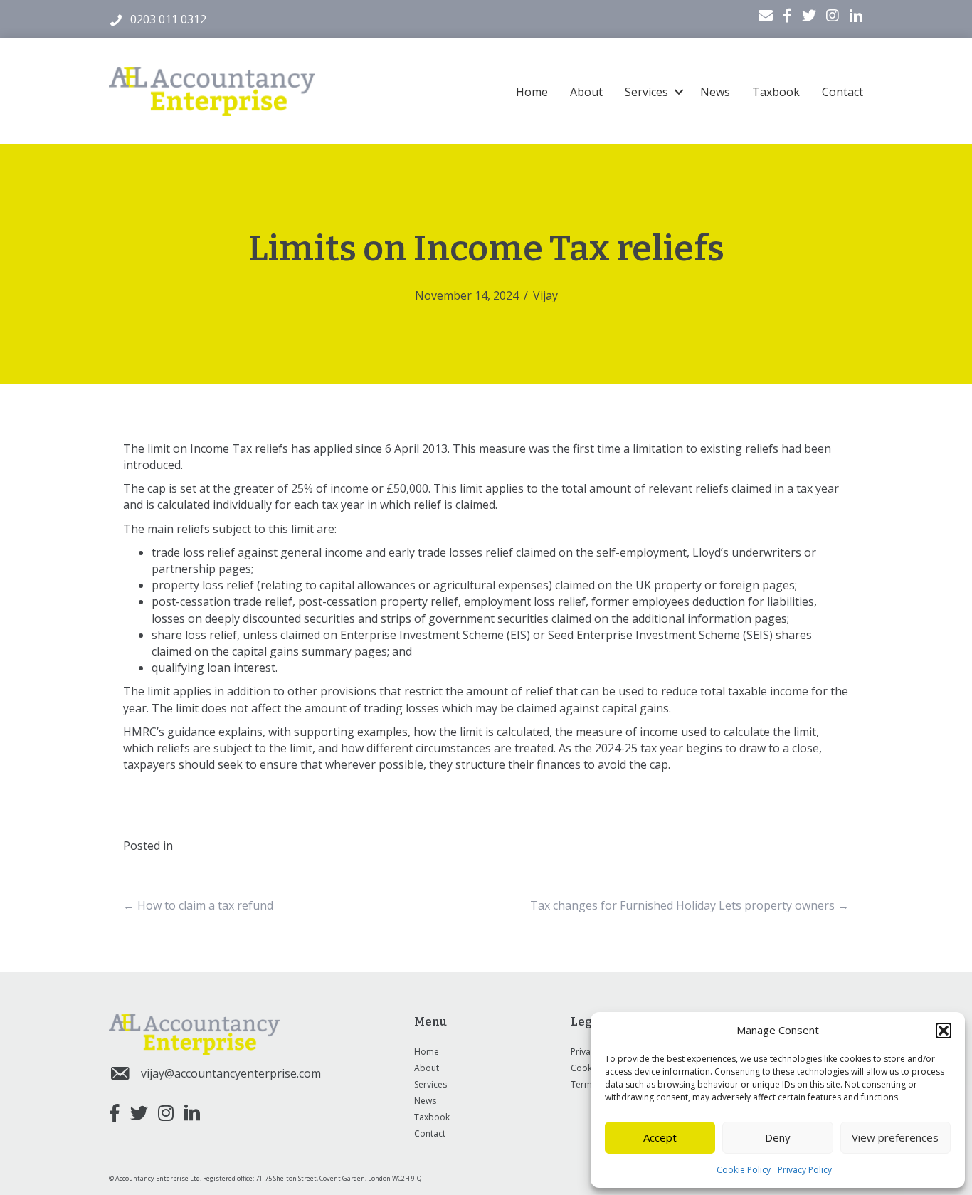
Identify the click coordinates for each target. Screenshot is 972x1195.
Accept (660, 1137)
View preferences (895, 1137)
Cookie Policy (744, 1170)
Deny (778, 1137)
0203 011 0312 (168, 19)
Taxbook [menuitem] (776, 92)
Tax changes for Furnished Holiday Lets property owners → (689, 905)
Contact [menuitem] (842, 92)
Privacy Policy (805, 1170)
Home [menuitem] (532, 92)
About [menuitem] (586, 92)
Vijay (545, 295)
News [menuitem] (715, 92)
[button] (943, 1030)
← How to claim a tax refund (198, 905)
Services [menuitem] (646, 92)
